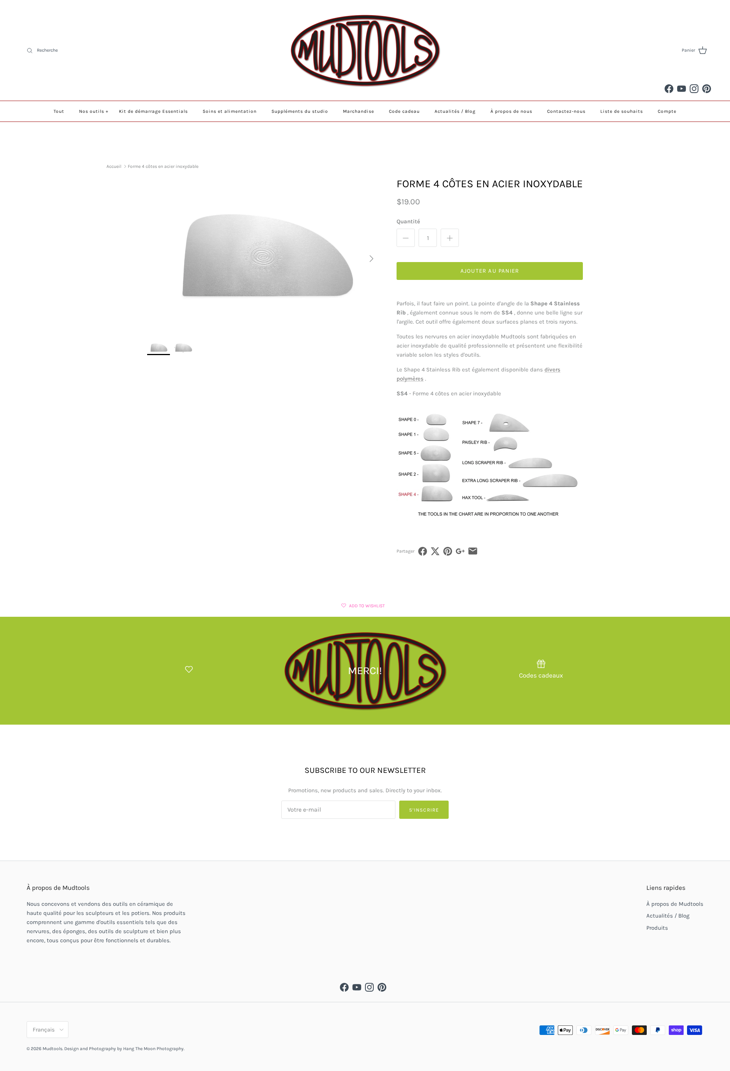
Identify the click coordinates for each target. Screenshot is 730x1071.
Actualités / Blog (455, 111)
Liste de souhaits (621, 111)
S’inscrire (423, 810)
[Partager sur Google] (460, 551)
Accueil (113, 166)
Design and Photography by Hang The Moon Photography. (124, 1048)
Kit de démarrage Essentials (153, 111)
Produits (657, 927)
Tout (59, 111)
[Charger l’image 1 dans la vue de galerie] (263, 254)
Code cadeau (404, 111)
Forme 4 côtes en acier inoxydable (163, 166)
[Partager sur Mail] (472, 551)
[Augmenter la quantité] (450, 238)
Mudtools (52, 1048)
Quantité (408, 221)
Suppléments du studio (299, 111)
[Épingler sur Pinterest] (447, 551)
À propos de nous (511, 111)
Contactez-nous (566, 111)
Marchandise (358, 111)
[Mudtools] (365, 50)
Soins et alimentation (230, 111)
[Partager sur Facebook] (422, 551)
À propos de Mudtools (674, 903)
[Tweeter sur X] (435, 551)
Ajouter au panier (489, 270)
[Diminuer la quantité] (406, 238)
